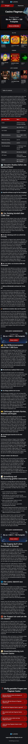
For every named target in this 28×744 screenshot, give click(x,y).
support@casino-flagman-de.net (14, 737)
